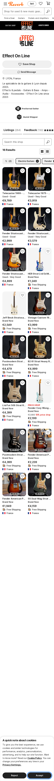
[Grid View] (42, 151)
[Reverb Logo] (15, 4)
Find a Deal (9, 18)
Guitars (21, 18)
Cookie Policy (34, 758)
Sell (32, 3)
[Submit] (48, 141)
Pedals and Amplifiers (38, 18)
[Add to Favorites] (22, 170)
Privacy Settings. (12, 765)
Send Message (28, 72)
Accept (39, 775)
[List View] (47, 151)
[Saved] (41, 3)
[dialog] (27, 758)
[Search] (47, 11)
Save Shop (29, 64)
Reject (14, 775)
